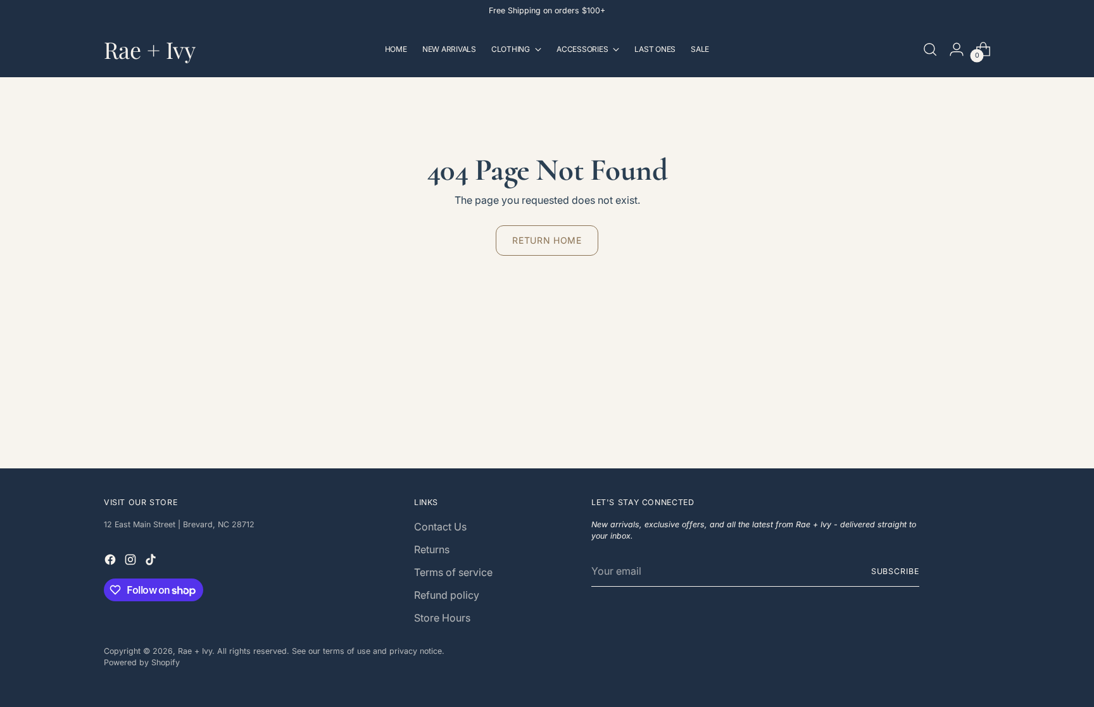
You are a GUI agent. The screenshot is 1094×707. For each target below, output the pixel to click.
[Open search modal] (930, 49)
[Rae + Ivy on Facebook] (111, 561)
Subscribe (895, 571)
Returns (432, 549)
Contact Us (440, 526)
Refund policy (446, 595)
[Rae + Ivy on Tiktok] (152, 561)
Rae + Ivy (195, 651)
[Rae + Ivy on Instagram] (131, 561)
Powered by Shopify (142, 662)
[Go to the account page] (956, 49)
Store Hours (442, 617)
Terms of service (453, 572)
